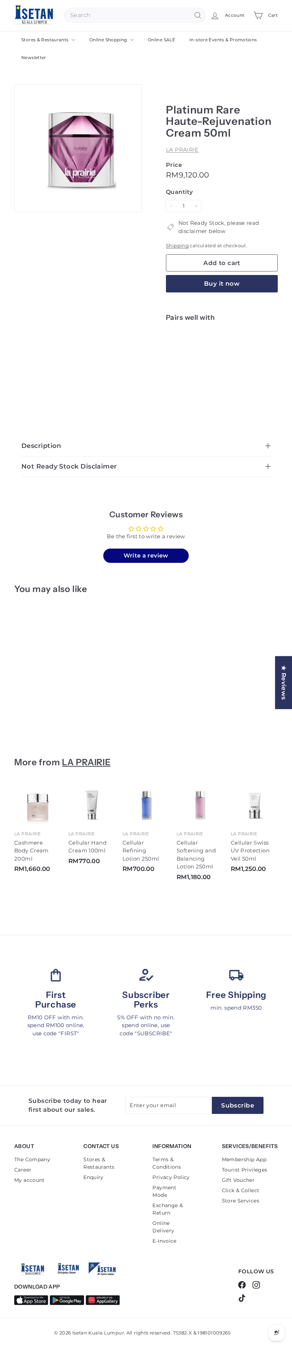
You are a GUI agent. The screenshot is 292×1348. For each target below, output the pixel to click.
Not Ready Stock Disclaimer (69, 466)
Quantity (179, 192)
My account (29, 1180)
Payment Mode (164, 1191)
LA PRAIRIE (182, 149)
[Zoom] (78, 148)
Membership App (244, 1159)
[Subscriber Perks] (146, 975)
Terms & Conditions (166, 1163)
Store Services (240, 1201)
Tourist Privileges (244, 1170)
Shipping (177, 245)
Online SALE (161, 39)
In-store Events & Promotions (223, 39)
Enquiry (93, 1177)
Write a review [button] (146, 555)
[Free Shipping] (236, 975)
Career (22, 1170)
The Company (32, 1159)
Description (41, 446)
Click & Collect (241, 1190)
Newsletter (33, 57)
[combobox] (135, 15)
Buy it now (222, 283)
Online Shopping (108, 39)
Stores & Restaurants (45, 39)
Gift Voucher (238, 1180)
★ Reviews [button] (283, 682)
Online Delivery (163, 1227)
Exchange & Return (167, 1209)
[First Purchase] (56, 975)
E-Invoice (164, 1241)
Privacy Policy (170, 1177)
